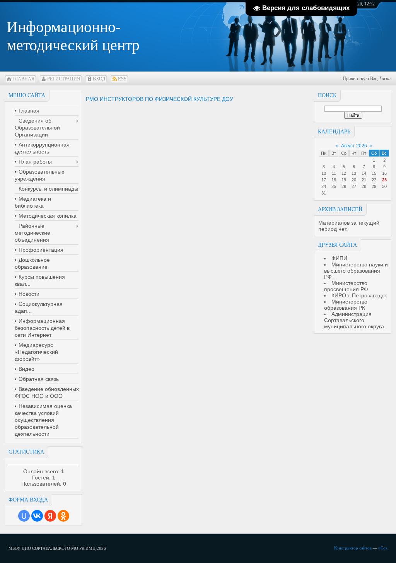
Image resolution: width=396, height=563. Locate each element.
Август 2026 (354, 145)
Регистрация (63, 79)
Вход (99, 79)
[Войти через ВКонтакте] (37, 516)
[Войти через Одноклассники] (63, 516)
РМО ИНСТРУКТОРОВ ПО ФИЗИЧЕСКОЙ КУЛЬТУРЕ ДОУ (159, 99)
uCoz (382, 548)
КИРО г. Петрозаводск (359, 295)
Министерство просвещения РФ (346, 286)
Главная (23, 79)
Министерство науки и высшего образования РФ (356, 270)
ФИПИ (339, 258)
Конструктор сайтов (353, 548)
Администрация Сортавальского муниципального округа (354, 320)
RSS (122, 79)
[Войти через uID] (24, 516)
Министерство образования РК (345, 305)
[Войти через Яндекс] (50, 516)
